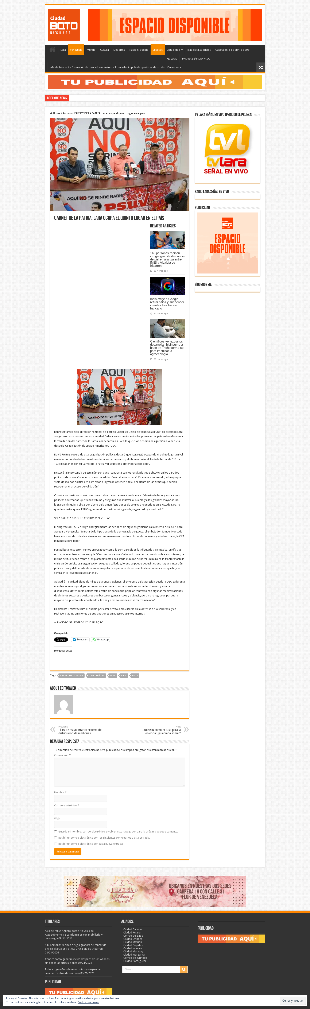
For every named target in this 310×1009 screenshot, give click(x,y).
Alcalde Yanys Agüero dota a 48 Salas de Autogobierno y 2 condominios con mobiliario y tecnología (73, 934)
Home (56, 113)
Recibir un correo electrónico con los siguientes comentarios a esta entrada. (104, 837)
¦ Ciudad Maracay (132, 951)
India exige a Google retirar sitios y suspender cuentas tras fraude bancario (167, 303)
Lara (63, 49)
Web (57, 818)
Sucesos (158, 49)
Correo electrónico (66, 805)
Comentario (62, 755)
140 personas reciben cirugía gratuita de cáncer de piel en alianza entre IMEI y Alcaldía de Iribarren (167, 259)
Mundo (91, 49)
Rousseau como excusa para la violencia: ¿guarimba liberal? (161, 730)
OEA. (124, 675)
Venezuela (76, 49)
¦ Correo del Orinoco (134, 957)
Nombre (60, 792)
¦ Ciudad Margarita (133, 954)
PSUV (135, 675)
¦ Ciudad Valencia (132, 948)
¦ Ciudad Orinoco (132, 938)
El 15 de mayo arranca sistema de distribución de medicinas (79, 730)
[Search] (183, 969)
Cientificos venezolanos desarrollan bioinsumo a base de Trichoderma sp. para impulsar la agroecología (167, 348)
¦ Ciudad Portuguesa (134, 961)
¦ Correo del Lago (132, 935)
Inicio (52, 49)
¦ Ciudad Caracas (131, 929)
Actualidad (173, 49)
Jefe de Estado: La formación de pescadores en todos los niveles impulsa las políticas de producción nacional (116, 67)
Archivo (67, 113)
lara (113, 675)
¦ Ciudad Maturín (131, 942)
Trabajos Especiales (199, 49)
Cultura (104, 49)
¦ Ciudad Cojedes (132, 945)
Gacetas (172, 58)
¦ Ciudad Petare (130, 932)
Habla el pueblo (138, 49)
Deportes (119, 49)
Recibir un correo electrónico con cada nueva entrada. (90, 843)
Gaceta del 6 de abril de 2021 (233, 49)
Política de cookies (88, 1002)
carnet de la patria (71, 675)
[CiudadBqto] (64, 24)
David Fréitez (96, 675)
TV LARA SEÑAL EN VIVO (196, 58)
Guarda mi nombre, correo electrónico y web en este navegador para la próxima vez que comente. (118, 831)
